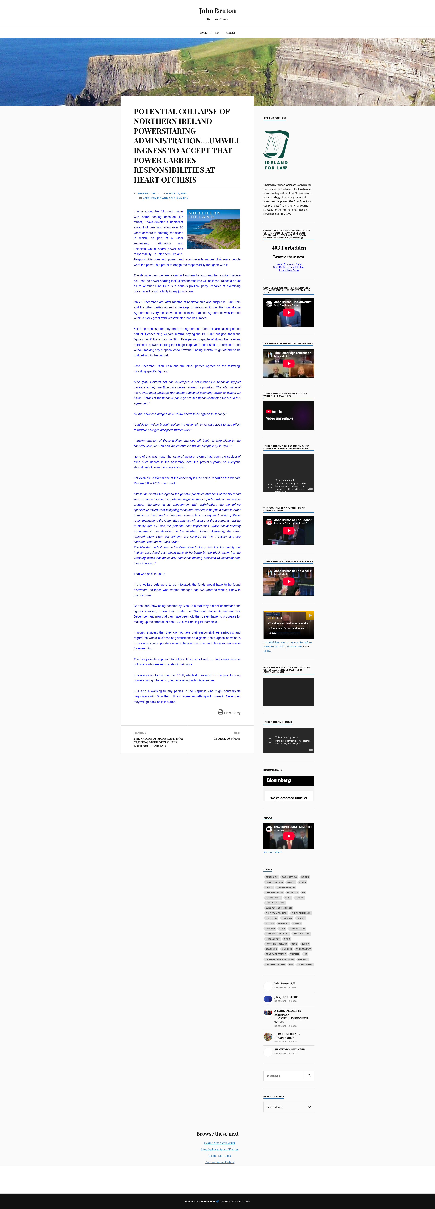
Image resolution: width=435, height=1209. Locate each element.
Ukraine (303, 959)
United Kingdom (275, 964)
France (301, 918)
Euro (288, 898)
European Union (301, 913)
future (270, 923)
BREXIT (291, 882)
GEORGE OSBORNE (227, 738)
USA (291, 964)
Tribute (294, 954)
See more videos (272, 851)
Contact (230, 32)
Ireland (270, 928)
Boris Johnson (274, 882)
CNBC (267, 650)
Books (305, 877)
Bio (217, 32)
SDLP (172, 198)
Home (203, 32)
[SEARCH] (309, 1076)
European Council (276, 913)
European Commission (279, 908)
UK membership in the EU (280, 959)
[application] (288, 692)
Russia (305, 944)
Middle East (273, 939)
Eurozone (271, 918)
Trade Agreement (276, 954)
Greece (297, 923)
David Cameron (286, 887)
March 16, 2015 (176, 193)
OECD (294, 944)
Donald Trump (274, 892)
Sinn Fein (182, 198)
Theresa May (303, 949)
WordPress (208, 1201)
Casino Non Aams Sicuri (219, 1143)
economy (292, 892)
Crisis (269, 887)
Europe (300, 898)
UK (305, 954)
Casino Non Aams (219, 1155)
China (302, 882)
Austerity (271, 877)
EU (303, 892)
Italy (282, 928)
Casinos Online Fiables (219, 1162)
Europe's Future (275, 903)
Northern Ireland (155, 198)
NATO (287, 939)
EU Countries (273, 898)
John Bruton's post (277, 934)
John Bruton (217, 10)
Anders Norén (241, 1201)
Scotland (271, 949)
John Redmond (301, 934)
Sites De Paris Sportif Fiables (219, 1149)
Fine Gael (287, 918)
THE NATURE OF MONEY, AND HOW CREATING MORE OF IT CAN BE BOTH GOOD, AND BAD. (158, 742)
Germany (283, 923)
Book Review (289, 877)
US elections (305, 964)
